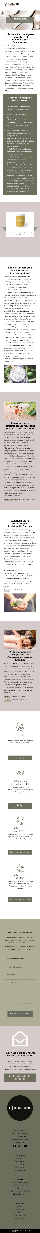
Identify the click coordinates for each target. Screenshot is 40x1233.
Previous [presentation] (4, 229)
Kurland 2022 (25, 1231)
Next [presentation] (35, 229)
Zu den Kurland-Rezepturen (16, 700)
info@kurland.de (11, 940)
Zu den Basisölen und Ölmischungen (19, 499)
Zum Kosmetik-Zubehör (14, 590)
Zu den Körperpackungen (14, 696)
